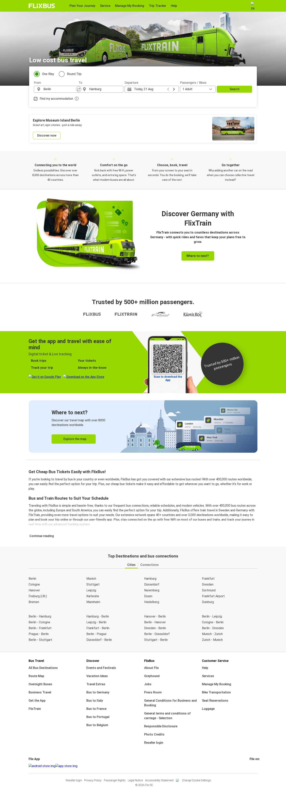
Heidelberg (151, 602)
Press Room (153, 692)
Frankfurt (208, 578)
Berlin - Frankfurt (40, 628)
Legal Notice (135, 780)
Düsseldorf (151, 584)
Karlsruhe (92, 596)
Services (208, 676)
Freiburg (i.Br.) (38, 596)
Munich (91, 578)
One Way (48, 74)
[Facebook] (250, 766)
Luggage (208, 709)
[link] (143, 426)
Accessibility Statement (159, 780)
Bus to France (96, 709)
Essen (148, 596)
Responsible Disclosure (160, 726)
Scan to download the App (168, 378)
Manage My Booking (216, 684)
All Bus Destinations (43, 668)
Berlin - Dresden (213, 628)
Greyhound (152, 676)
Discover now (46, 135)
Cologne (34, 584)
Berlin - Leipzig (212, 616)
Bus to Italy (94, 700)
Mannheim (93, 602)
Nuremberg (151, 590)
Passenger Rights (114, 780)
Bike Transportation (216, 692)
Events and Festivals (101, 668)
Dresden (207, 584)
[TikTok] (256, 766)
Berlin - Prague (96, 634)
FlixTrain (35, 709)
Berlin (32, 578)
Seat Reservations (215, 700)
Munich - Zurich (212, 634)
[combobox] (59, 89)
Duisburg (208, 602)
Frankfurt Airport (213, 596)
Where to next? (197, 256)
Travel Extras (95, 684)
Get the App (37, 700)
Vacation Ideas (97, 676)
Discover (92, 661)
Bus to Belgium (97, 725)
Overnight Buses (40, 684)
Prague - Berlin (39, 634)
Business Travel (40, 692)
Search (235, 89)
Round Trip (74, 74)
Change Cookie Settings (196, 780)
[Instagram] (251, 766)
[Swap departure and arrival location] (78, 89)
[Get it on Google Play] (42, 766)
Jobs (147, 684)
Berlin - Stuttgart (40, 640)
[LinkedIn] (253, 766)
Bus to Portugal (97, 717)
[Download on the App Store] (66, 766)
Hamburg (150, 578)
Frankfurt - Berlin (97, 628)
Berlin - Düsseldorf (157, 634)
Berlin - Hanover (155, 622)
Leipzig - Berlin (96, 622)
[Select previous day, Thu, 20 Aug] (168, 89)
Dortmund (209, 590)
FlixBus (149, 661)
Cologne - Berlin (213, 622)
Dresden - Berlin (155, 628)
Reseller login (153, 742)
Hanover (34, 590)
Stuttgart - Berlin (156, 640)
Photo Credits (154, 734)
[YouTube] (252, 766)
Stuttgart (93, 584)
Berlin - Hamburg (40, 616)
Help (205, 668)
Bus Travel (36, 661)
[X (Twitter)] (254, 766)
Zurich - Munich (212, 640)
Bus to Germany (97, 692)
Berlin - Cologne (39, 622)
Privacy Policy (93, 780)
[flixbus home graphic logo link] (41, 5)
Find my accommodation (56, 99)
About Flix (151, 668)
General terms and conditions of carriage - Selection (167, 716)
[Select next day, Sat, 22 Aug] (174, 89)
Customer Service (215, 661)
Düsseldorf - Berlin (99, 640)
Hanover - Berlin (155, 616)
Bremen (34, 602)
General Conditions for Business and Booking (170, 703)
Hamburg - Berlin (97, 616)
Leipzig (91, 590)
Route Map (36, 676)
